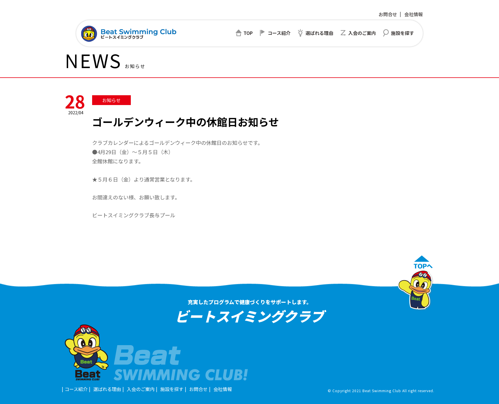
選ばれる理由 (107, 389)
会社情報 (413, 14)
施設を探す (171, 389)
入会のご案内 (140, 389)
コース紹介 (76, 389)
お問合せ (388, 14)
